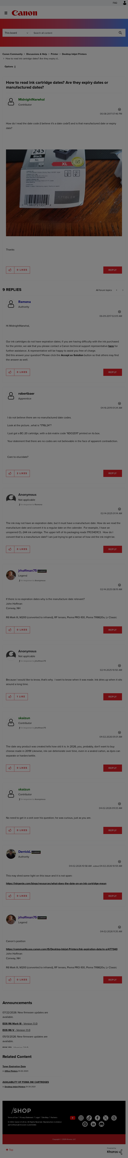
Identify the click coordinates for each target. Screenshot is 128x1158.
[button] (110, 551)
